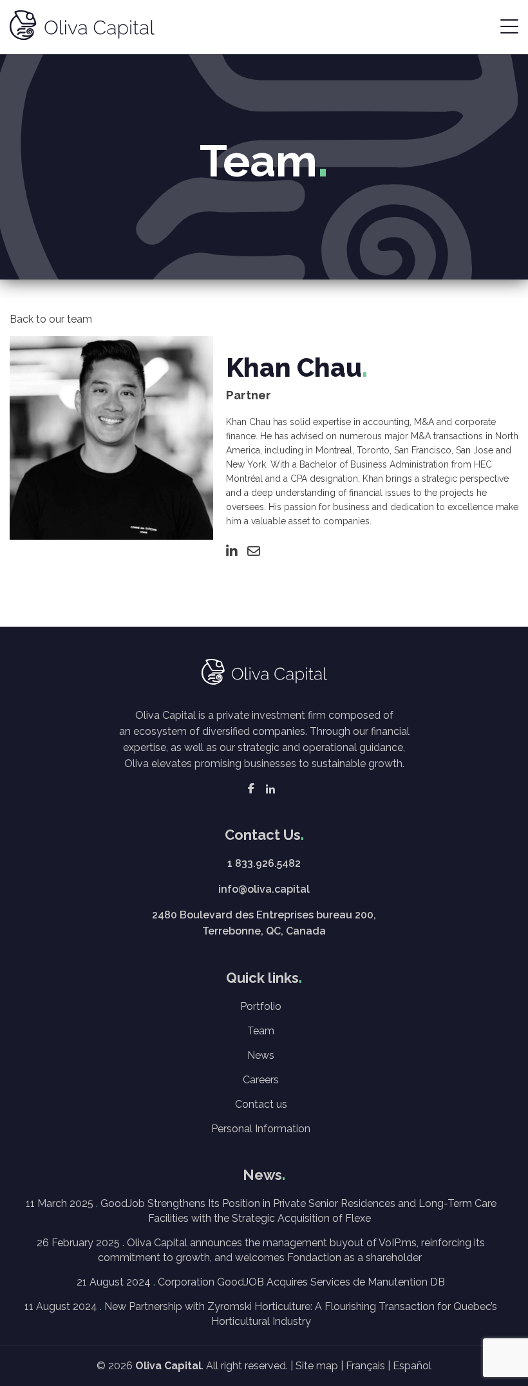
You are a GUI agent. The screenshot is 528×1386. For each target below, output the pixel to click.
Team (260, 1031)
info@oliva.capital (264, 889)
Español (412, 1366)
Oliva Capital (168, 1366)
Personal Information (260, 1129)
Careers (261, 1080)
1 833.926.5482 (264, 863)
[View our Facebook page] (251, 789)
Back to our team (51, 319)
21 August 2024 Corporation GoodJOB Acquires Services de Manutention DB (261, 1282)
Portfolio (260, 1006)
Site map (317, 1366)
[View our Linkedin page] (270, 789)
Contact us (261, 1104)
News (260, 1055)
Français (365, 1366)
